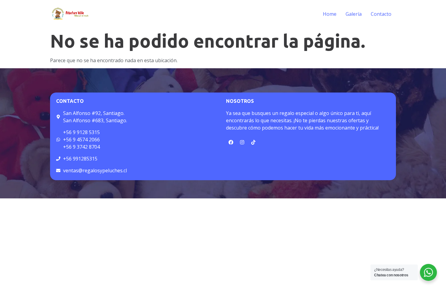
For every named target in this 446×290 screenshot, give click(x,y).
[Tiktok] (253, 142)
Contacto (381, 14)
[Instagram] (242, 142)
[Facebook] (231, 142)
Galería (354, 14)
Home (329, 14)
